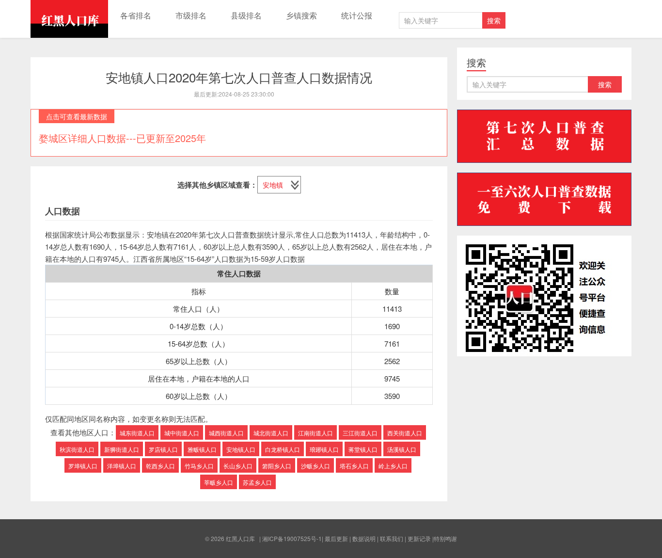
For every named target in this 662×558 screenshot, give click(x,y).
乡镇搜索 (301, 15)
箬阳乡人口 (276, 466)
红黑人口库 (69, 19)
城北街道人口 (270, 433)
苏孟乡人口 (257, 482)
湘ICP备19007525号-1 (292, 538)
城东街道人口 (137, 433)
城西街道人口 (226, 433)
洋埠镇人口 (121, 466)
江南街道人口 (315, 433)
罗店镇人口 (163, 449)
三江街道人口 (360, 433)
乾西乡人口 (160, 466)
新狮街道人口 (121, 449)
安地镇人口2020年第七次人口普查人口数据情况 (239, 77)
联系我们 (391, 538)
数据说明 (364, 538)
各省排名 (135, 15)
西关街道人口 (404, 433)
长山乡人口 (237, 466)
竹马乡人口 (199, 466)
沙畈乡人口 (315, 466)
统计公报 (356, 15)
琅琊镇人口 (324, 449)
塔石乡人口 (354, 466)
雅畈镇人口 (202, 449)
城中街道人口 (181, 433)
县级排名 (246, 15)
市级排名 (190, 15)
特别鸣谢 (445, 538)
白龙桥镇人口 (282, 449)
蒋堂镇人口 (363, 449)
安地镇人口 (240, 449)
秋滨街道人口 (77, 449)
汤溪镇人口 (401, 449)
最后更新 (336, 538)
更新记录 (419, 538)
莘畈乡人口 (218, 482)
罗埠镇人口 (82, 466)
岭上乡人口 (393, 466)
